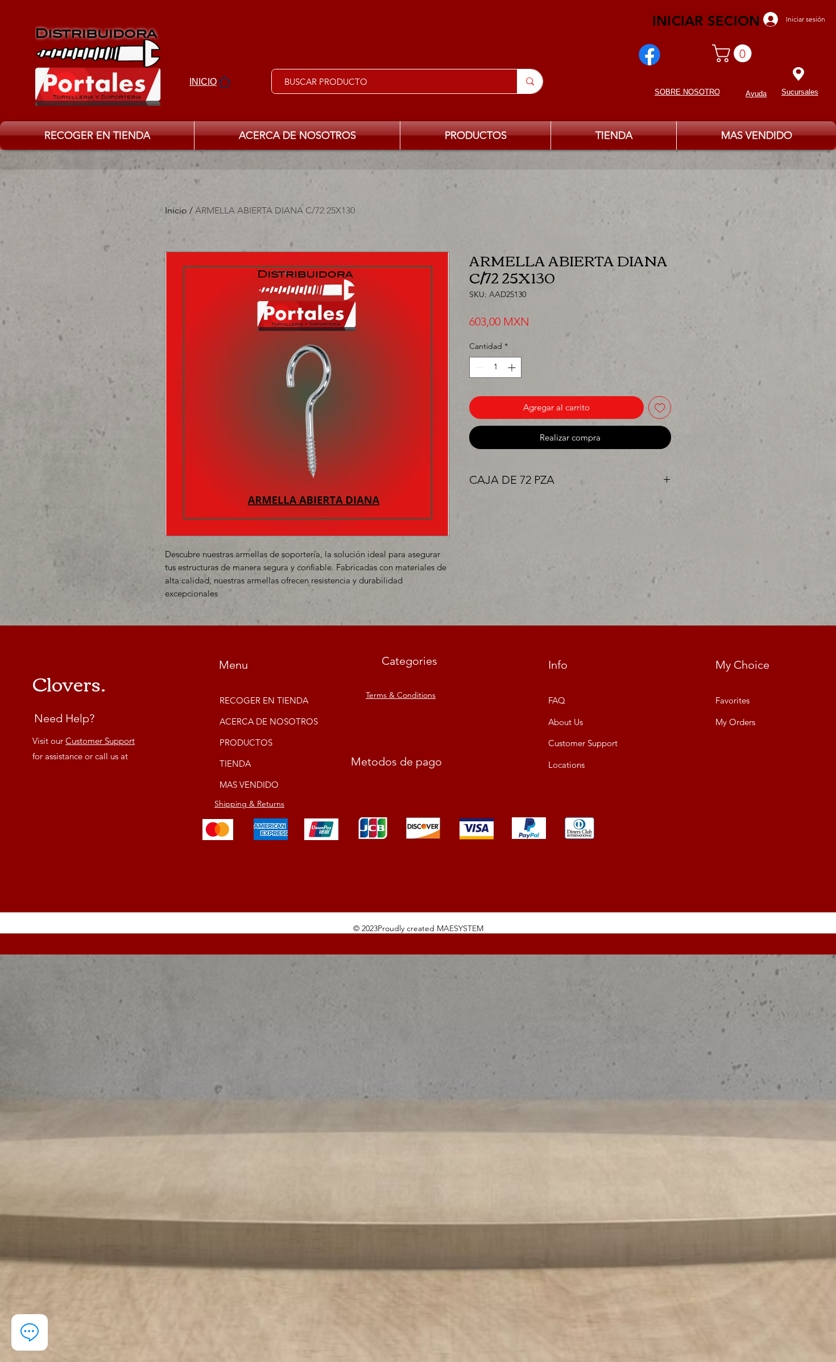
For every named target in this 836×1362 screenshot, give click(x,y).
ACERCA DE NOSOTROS (262, 721)
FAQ (556, 700)
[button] (734, 53)
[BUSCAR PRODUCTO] (530, 81)
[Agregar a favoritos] (660, 407)
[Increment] (513, 367)
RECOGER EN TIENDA (262, 700)
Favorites (732, 700)
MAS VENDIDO (249, 784)
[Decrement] (478, 367)
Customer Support (100, 740)
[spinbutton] (495, 367)
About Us (565, 722)
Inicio (176, 210)
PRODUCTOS (246, 742)
